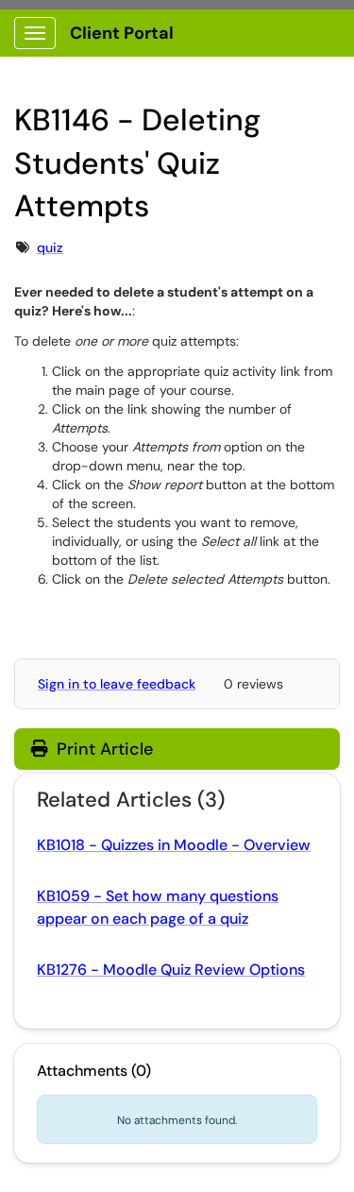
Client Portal (122, 33)
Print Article (102, 749)
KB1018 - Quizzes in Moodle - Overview (174, 845)
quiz (50, 247)
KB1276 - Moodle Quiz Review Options (171, 969)
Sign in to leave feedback (116, 683)
